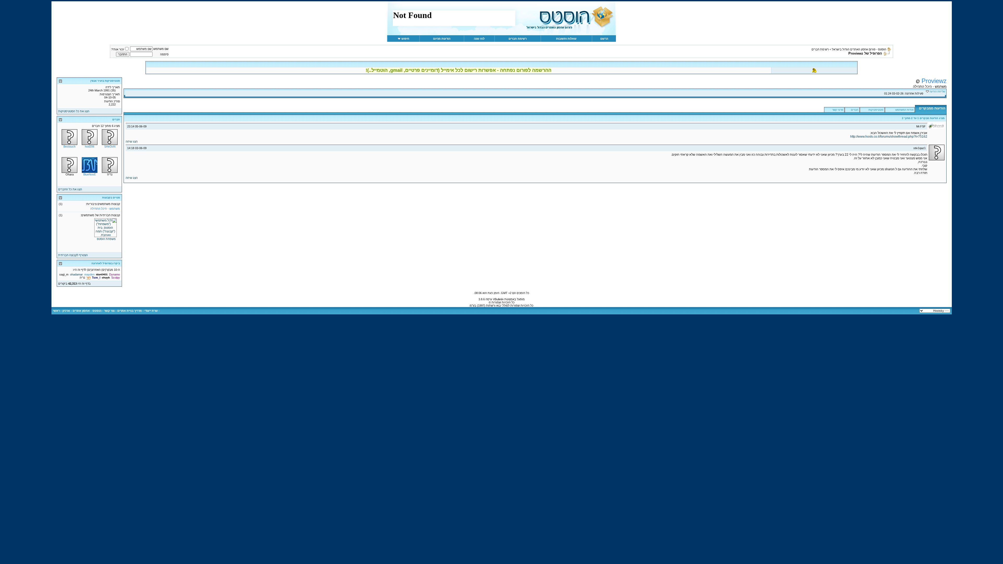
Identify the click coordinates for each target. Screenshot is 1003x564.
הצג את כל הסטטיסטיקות (73, 111)
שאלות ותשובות (566, 38)
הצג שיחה (132, 141)
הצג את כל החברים (70, 189)
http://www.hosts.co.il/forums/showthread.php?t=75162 (888, 136)
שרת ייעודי (151, 310)
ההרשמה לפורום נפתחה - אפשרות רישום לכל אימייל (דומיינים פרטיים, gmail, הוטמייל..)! (458, 70)
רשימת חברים (518, 38)
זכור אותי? (117, 49)
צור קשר (109, 310)
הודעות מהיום (441, 38)
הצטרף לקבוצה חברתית (73, 255)
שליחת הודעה (937, 91)
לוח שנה (479, 38)
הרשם (604, 38)
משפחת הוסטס (106, 238)
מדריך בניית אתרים (129, 310)
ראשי (56, 310)
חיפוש (405, 38)
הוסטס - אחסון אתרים (87, 310)
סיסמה (164, 54)
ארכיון (66, 310)
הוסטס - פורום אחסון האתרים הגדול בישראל (859, 49)
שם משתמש (160, 48)
